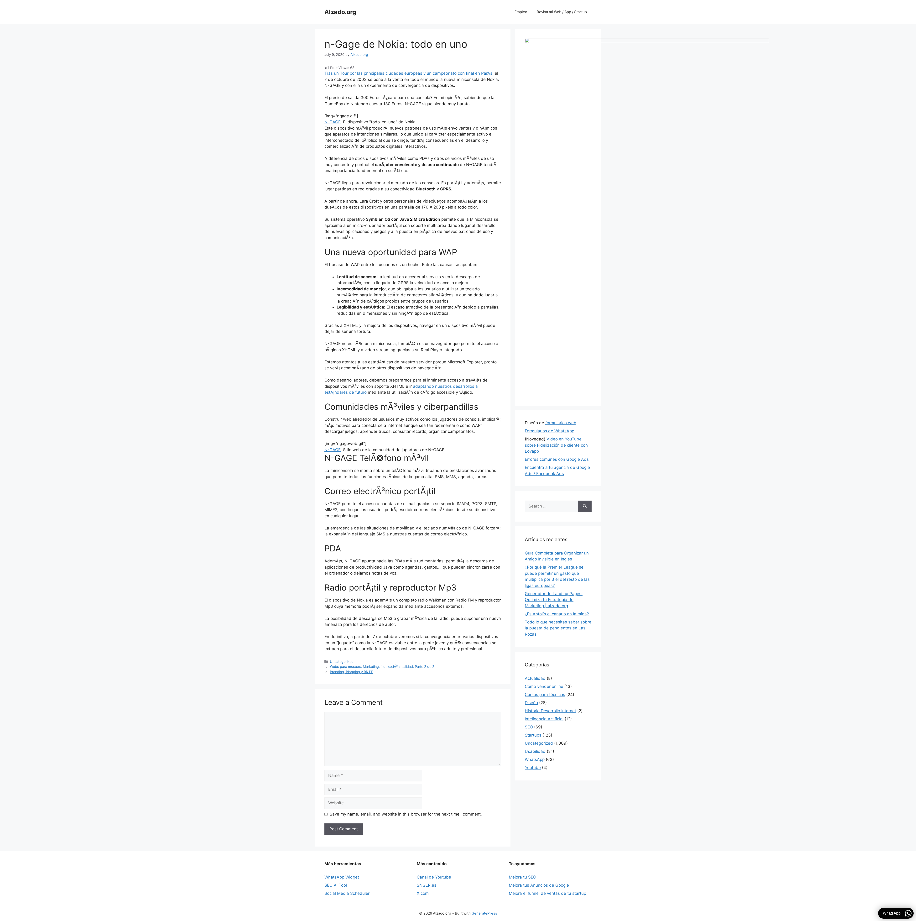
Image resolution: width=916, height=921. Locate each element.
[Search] (585, 506)
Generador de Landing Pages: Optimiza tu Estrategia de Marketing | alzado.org (554, 599)
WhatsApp (535, 759)
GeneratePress (484, 913)
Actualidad (535, 678)
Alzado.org (340, 12)
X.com (423, 893)
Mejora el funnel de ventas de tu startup (547, 893)
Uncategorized (342, 661)
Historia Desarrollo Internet (550, 710)
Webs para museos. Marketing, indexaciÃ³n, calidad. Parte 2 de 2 (382, 667)
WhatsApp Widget (341, 877)
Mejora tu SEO (522, 877)
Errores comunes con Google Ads (557, 459)
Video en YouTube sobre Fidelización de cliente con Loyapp (556, 445)
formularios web (560, 422)
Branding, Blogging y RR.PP (351, 672)
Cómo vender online (544, 686)
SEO (529, 727)
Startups (533, 735)
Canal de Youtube (434, 877)
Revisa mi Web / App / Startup (562, 12)
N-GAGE (332, 122)
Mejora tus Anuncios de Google (539, 885)
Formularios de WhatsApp (549, 431)
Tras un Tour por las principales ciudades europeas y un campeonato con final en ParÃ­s (408, 73)
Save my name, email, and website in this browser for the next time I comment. (406, 814)
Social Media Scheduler (347, 893)
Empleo (521, 12)
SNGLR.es (426, 885)
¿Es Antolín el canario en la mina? (557, 614)
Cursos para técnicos (545, 694)
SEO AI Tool (335, 885)
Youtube (533, 767)
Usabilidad (535, 751)
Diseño (531, 702)
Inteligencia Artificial (544, 719)
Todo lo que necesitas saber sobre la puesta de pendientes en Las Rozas (558, 628)
